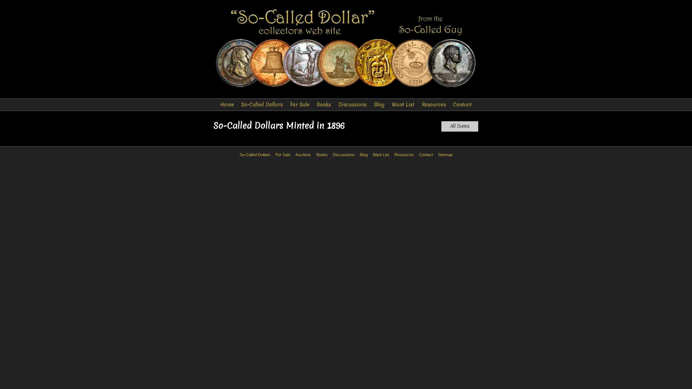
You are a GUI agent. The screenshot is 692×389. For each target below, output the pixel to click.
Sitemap (445, 154)
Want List (403, 104)
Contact (462, 104)
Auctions (303, 154)
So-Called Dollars (262, 104)
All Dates (460, 126)
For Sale (300, 104)
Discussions (352, 104)
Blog (379, 104)
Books (324, 104)
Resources (434, 104)
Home (227, 104)
